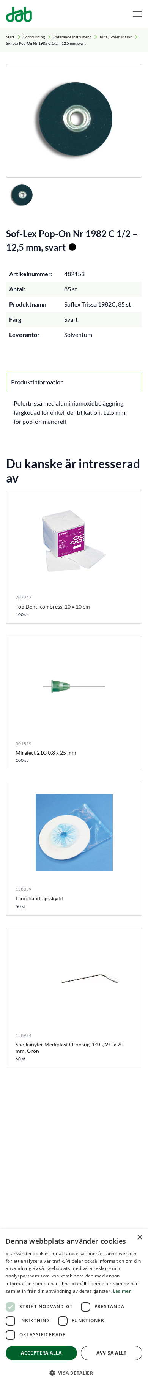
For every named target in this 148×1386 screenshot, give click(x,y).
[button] (74, 1372)
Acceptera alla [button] (41, 1353)
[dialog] (74, 1307)
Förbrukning (34, 37)
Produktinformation (37, 381)
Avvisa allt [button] (111, 1353)
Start (10, 37)
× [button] (139, 1237)
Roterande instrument (72, 37)
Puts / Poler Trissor (116, 37)
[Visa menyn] (137, 14)
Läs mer (122, 1291)
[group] (74, 121)
